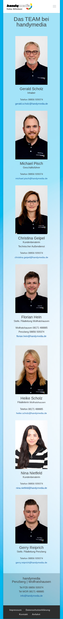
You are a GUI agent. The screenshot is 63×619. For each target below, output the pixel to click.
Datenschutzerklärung (38, 610)
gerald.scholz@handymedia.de (31, 103)
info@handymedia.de (31, 595)
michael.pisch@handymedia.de (31, 178)
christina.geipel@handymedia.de (31, 257)
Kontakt (23, 614)
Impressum (15, 610)
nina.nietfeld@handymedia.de (31, 488)
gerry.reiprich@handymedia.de (31, 562)
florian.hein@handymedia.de (31, 336)
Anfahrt (36, 614)
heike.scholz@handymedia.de (31, 413)
